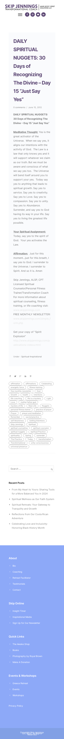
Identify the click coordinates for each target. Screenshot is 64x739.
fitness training (36, 387)
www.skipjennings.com (26, 310)
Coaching (17, 571)
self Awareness (17, 420)
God (38, 391)
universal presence (19, 446)
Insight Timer (19, 611)
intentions (38, 395)
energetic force (17, 387)
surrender (41, 435)
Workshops (18, 695)
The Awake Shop (21, 644)
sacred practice (32, 417)
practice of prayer (43, 409)
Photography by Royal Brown (27, 656)
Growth (14, 395)
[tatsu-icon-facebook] (27, 14)
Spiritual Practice (38, 432)
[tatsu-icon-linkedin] (43, 14)
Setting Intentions (37, 420)
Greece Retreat (20, 683)
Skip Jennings (17, 424)
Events (16, 689)
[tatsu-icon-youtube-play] (38, 14)
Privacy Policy (16, 705)
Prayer (13, 413)
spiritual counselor (41, 428)
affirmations (31, 383)
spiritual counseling (19, 428)
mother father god (28, 402)
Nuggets (45, 406)
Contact (17, 589)
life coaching (16, 398)
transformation (45, 439)
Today (30, 439)
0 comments (19, 107)
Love (13, 402)
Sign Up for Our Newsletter (26, 623)
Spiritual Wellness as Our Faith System (33, 499)
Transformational (18, 443)
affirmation (15, 383)
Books (16, 650)
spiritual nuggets (18, 432)
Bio (14, 565)
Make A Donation (21, 662)
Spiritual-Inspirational (31, 356)
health (25, 395)
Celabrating (46, 383)
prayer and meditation (31, 413)
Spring (28, 435)
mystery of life (17, 406)
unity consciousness (40, 443)
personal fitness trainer (20, 409)
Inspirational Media (22, 617)
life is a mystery (34, 398)
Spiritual (32, 424)
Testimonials (19, 583)
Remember (15, 417)
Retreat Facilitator (22, 577)
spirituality (15, 435)
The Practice (16, 439)
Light (49, 398)
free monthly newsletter (21, 391)
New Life (32, 406)
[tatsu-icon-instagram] (32, 14)
